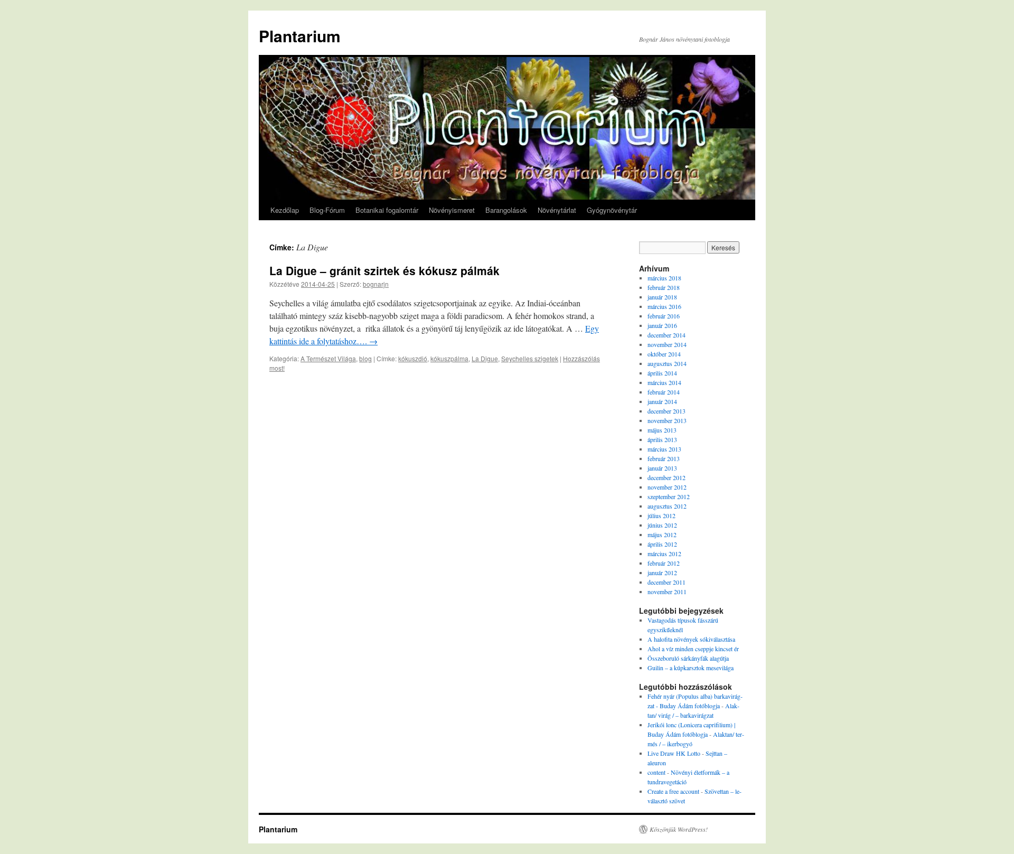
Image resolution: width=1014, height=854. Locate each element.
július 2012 (661, 515)
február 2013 (663, 458)
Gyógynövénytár (612, 210)
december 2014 (666, 335)
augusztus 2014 (667, 363)
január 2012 (662, 572)
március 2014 (664, 382)
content (656, 772)
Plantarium (300, 35)
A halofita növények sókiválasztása (691, 639)
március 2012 (664, 553)
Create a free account (673, 791)
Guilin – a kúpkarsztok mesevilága (690, 667)
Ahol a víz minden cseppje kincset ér (693, 648)
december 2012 (666, 477)
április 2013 (662, 439)
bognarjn (376, 283)
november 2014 (667, 344)
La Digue (485, 358)
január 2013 (662, 468)
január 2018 (662, 297)
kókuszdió (412, 358)
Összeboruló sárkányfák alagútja (688, 658)
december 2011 (666, 582)
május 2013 (662, 430)
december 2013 (666, 411)
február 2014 (663, 392)
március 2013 (664, 449)
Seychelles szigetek (529, 358)
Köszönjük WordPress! (679, 829)
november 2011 (667, 591)
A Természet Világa (328, 358)
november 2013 (667, 420)
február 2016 (663, 316)
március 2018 (664, 278)
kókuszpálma (449, 358)
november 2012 (667, 487)
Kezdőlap (284, 210)
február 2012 (663, 563)
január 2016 (662, 325)
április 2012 (662, 544)
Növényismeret (452, 210)
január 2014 (662, 401)
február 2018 (663, 287)
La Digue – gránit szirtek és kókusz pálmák (384, 270)
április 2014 (662, 373)
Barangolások (506, 210)
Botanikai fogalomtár (386, 210)
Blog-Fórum (327, 210)
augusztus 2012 (667, 506)
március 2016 (664, 306)
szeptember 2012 (668, 496)
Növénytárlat (557, 210)
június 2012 (662, 525)
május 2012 (662, 534)
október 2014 (664, 354)
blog (365, 358)
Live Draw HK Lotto (673, 753)
